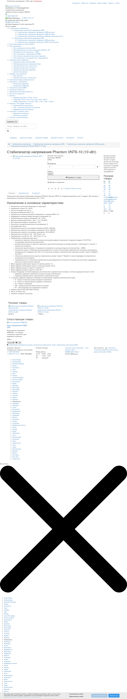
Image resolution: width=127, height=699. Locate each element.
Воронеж (15, 385)
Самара (15, 372)
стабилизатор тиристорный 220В (67, 345)
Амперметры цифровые (21, 86)
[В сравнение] (19, 342)
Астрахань (15, 423)
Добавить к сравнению (56, 182)
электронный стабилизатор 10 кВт (44, 345)
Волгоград (15, 387)
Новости (111, 3)
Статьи (117, 3)
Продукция (13, 138)
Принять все (114, 695)
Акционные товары (26, 138)
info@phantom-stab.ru (12, 22)
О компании (76, 3)
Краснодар (15, 389)
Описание (12, 193)
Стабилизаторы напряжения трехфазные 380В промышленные (38, 42)
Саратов (15, 391)
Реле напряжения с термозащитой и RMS (27, 54)
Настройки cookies (105, 352)
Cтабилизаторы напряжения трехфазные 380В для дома (36, 40)
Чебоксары (16, 433)
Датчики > (12, 96)
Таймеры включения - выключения (24, 78)
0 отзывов (66, 188)
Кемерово (15, 403)
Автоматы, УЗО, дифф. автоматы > (20, 103)
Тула (13, 435)
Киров (14, 431)
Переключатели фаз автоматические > (22, 80)
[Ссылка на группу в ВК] (106, 348)
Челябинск (15, 368)
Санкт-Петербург (17, 377)
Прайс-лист (85, 3)
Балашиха (15, 439)
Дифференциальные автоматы (23, 109)
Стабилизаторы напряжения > (19, 28)
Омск (14, 370)
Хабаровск (15, 415)
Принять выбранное (99, 695)
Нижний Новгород (18, 364)
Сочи (14, 445)
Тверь (14, 447)
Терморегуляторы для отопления (24, 68)
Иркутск (14, 417)
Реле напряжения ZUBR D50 (17, 326)
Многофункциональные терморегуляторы (27, 64)
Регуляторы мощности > (17, 90)
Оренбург (15, 405)
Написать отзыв (76, 188)
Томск (14, 407)
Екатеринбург (16, 362)
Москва (14, 375)
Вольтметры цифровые (20, 84)
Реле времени (18, 76)
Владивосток (16, 411)
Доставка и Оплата (57, 138)
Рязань (14, 421)
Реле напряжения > (15, 46)
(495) (11, 16)
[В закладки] (16, 342)
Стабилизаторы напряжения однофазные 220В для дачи (36, 32)
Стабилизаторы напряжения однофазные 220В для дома (36, 34)
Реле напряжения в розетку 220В (24, 48)
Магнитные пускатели (20, 115)
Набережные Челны (18, 425)
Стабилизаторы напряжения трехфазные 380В (28, 38)
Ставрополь (16, 459)
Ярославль (15, 413)
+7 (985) (27, 18)
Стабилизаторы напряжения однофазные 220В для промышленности (40, 36)
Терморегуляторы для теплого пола (25, 66)
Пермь (14, 383)
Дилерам (93, 3)
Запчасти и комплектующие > (19, 117)
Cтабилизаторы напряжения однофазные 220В (28, 30)
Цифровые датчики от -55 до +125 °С (25, 97)
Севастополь (16, 443)
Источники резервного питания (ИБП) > (22, 44)
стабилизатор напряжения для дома (21, 345)
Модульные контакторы (21, 113)
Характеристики (23, 193)
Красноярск (16, 381)
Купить (50, 174)
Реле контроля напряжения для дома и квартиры (29, 56)
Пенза (14, 427)
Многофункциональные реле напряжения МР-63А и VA (31, 50)
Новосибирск (16, 360)
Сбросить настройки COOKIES (13, 697)
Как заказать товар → (77, 349)
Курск (14, 441)
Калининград (16, 437)
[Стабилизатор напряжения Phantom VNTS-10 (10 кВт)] (28, 157)
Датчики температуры (20, 72)
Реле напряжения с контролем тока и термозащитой (30, 58)
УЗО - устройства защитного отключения (26, 107)
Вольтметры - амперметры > (18, 82)
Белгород (15, 455)
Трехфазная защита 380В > (18, 88)
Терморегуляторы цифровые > (19, 60)
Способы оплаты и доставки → (75, 348)
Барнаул (15, 399)
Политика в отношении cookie (32, 697)
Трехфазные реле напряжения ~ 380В (25, 52)
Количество (52, 164)
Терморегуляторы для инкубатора (24, 70)
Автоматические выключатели (23, 105)
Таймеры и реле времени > (18, 74)
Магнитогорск (16, 449)
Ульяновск (15, 419)
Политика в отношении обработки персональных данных (106, 350)
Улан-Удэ (15, 457)
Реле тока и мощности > (17, 94)
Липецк (14, 429)
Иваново (15, 451)
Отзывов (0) (36, 193)
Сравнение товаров (41, 138)
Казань (14, 366)
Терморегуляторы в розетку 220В (24, 62)
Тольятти (15, 395)
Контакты (80, 138)
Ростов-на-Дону (17, 379)
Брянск (14, 453)
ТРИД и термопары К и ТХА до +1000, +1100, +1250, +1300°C (33, 101)
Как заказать (70, 138)
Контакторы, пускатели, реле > (19, 111)
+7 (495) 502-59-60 (13, 352)
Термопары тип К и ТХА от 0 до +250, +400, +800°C (30, 99)
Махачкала (16, 409)
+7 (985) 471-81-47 (13, 354)
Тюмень (15, 393)
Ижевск (14, 397)
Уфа (13, 374)
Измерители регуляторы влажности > (21, 92)
